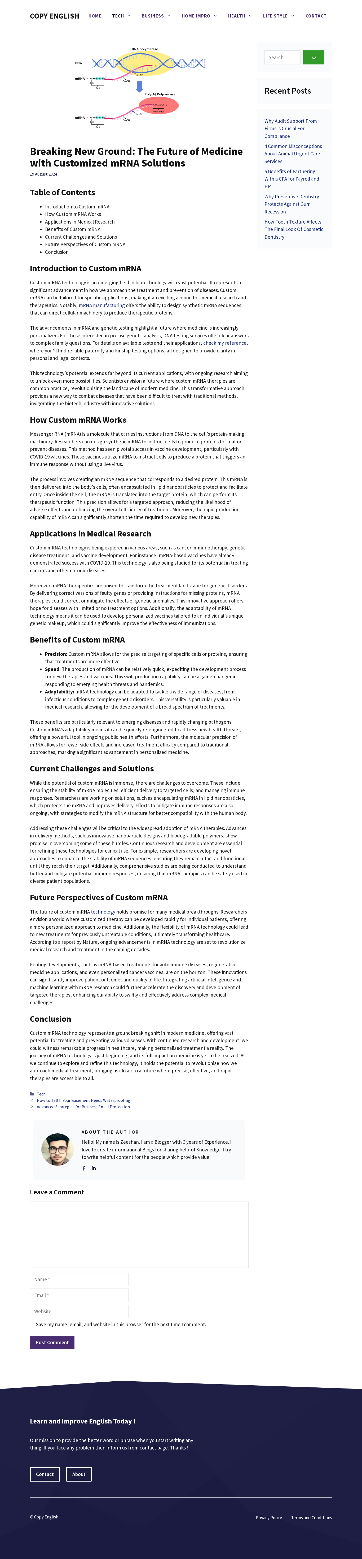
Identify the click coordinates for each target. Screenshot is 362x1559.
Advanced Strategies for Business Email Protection (83, 1106)
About (79, 1474)
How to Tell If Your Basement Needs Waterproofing (83, 1100)
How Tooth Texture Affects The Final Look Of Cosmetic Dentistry (293, 229)
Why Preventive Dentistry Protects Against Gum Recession (291, 204)
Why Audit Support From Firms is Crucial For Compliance (290, 128)
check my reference (224, 343)
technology (103, 912)
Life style (275, 16)
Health (236, 16)
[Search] (313, 57)
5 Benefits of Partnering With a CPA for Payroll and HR (291, 179)
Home (95, 16)
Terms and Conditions (311, 1518)
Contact (316, 16)
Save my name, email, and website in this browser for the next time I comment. (121, 1324)
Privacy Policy (269, 1518)
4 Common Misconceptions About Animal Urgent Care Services (293, 153)
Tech (118, 16)
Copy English (54, 16)
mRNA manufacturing (102, 305)
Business (153, 16)
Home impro (196, 16)
